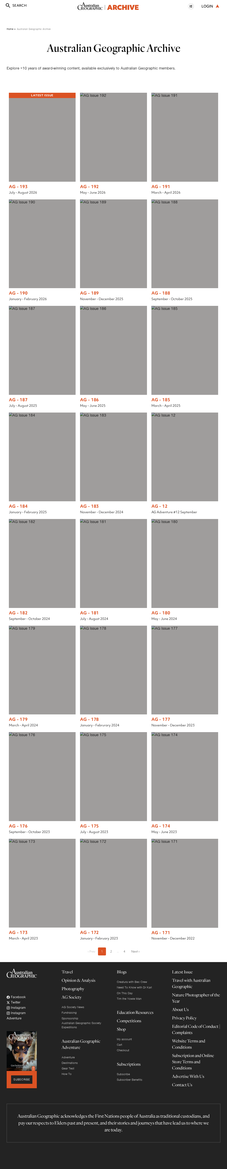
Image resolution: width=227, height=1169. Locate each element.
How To (67, 1074)
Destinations (70, 1063)
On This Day (125, 993)
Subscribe (22, 1079)
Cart (119, 1045)
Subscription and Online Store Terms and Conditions (193, 1062)
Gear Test (68, 1068)
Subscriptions (129, 1064)
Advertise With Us (188, 1076)
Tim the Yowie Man (129, 999)
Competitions (129, 1020)
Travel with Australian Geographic (191, 983)
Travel (67, 971)
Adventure (68, 1057)
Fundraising (69, 1013)
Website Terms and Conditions (188, 1044)
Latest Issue (182, 971)
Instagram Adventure (16, 1015)
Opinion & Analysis (78, 980)
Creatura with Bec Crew (132, 982)
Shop (121, 1029)
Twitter (15, 1002)
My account (124, 1039)
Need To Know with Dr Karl (134, 987)
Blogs (122, 971)
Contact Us (182, 1084)
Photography (73, 988)
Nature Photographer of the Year (196, 998)
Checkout (123, 1050)
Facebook (18, 997)
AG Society (72, 997)
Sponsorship (70, 1018)
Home (10, 29)
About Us (180, 1009)
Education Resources (135, 1012)
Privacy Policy (184, 1017)
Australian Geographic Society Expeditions (81, 1025)
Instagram (18, 1007)
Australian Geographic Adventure (81, 1044)
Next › (135, 951)
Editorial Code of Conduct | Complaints (196, 1029)
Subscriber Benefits (129, 1080)
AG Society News (73, 1007)
